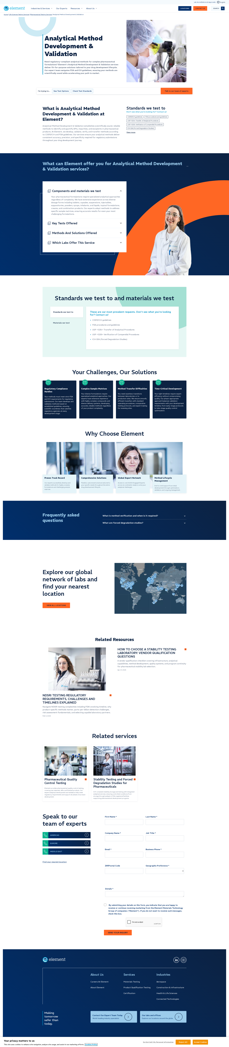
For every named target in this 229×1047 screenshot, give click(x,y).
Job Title (150, 833)
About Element (97, 987)
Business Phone (153, 849)
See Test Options (61, 91)
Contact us (200, 8)
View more (130, 132)
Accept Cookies (200, 1042)
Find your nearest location (55, 862)
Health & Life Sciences (166, 993)
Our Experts (61, 8)
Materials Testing (131, 981)
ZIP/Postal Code (112, 865)
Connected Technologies (167, 999)
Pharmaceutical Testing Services (41, 14)
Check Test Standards (82, 91)
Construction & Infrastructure (170, 987)
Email (107, 849)
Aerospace (161, 981)
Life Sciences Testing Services (19, 14)
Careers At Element (100, 981)
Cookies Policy (91, 1045)
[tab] (66, 312)
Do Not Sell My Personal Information (158, 1042)
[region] (114, 1042)
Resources (75, 8)
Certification (129, 993)
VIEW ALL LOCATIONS (56, 605)
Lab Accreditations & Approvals (205, 2)
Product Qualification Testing (136, 987)
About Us (90, 8)
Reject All (183, 1042)
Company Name (112, 833)
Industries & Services (40, 8)
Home (6, 14)
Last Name (151, 816)
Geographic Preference (157, 865)
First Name (110, 816)
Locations (184, 8)
